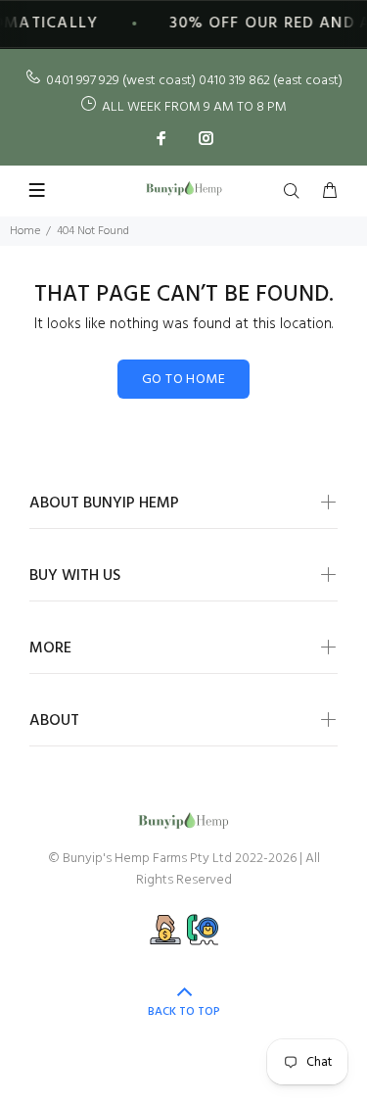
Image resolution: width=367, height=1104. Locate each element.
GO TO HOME (183, 379)
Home (25, 231)
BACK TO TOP (184, 1012)
